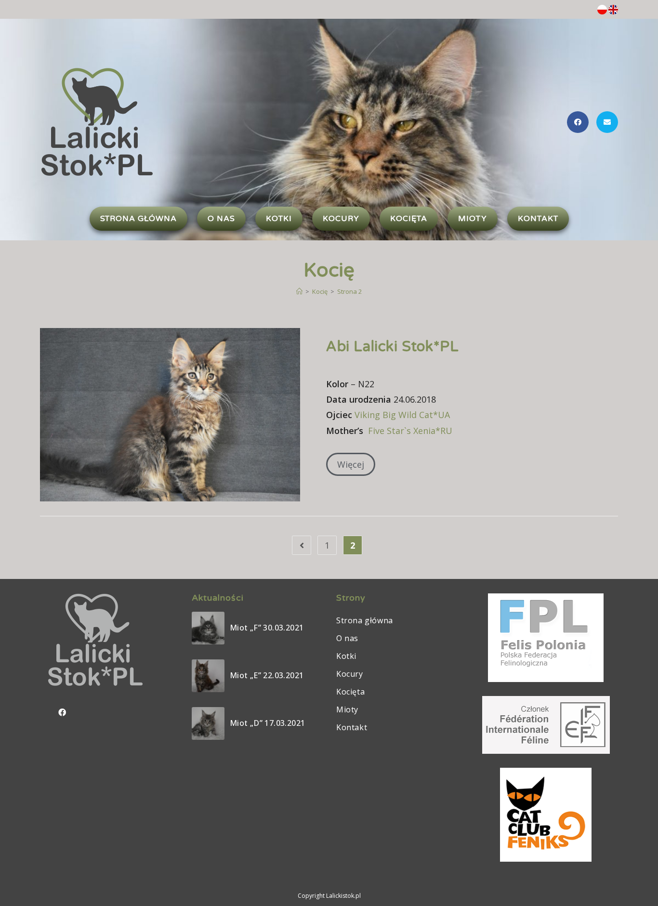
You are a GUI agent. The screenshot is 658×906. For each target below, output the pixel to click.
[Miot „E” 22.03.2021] (208, 675)
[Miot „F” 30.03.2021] (208, 628)
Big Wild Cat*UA (402, 414)
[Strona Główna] (299, 291)
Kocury (349, 674)
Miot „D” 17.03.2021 (267, 723)
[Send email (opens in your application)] (607, 122)
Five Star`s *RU (410, 430)
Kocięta (350, 691)
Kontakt (351, 727)
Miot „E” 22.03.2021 (267, 675)
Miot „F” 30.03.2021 (267, 627)
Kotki (346, 656)
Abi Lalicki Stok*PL (392, 346)
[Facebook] (62, 712)
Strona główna (364, 620)
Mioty (347, 709)
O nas (347, 638)
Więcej (350, 464)
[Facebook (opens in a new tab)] (578, 122)
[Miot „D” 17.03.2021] (208, 723)
